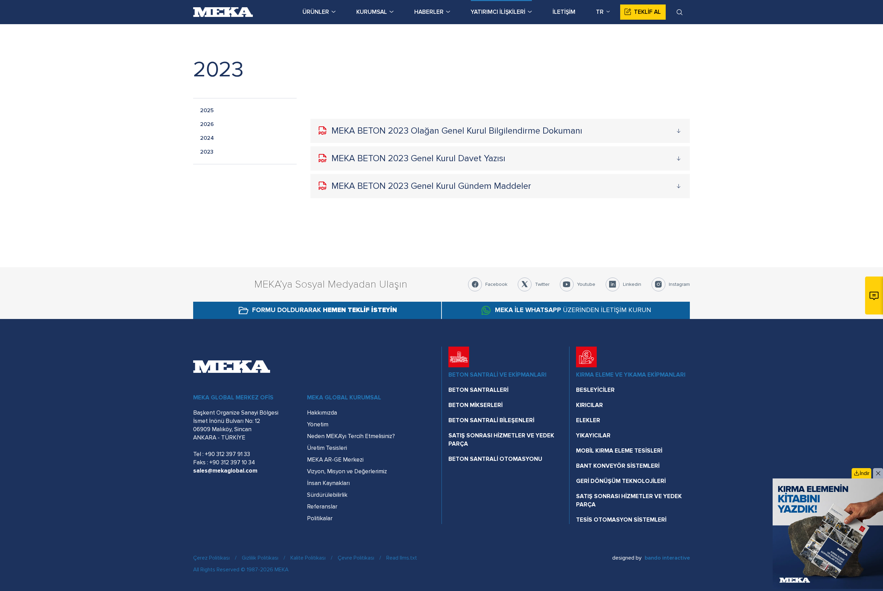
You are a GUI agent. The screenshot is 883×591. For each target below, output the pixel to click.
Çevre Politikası (356, 557)
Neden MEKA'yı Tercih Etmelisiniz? (351, 436)
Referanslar (322, 506)
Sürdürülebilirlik (327, 494)
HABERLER (429, 12)
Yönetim (317, 424)
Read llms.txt (401, 557)
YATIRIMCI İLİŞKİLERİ (498, 12)
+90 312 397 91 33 (227, 454)
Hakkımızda (322, 412)
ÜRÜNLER (315, 12)
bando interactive (667, 557)
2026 (207, 124)
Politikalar (320, 518)
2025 (207, 110)
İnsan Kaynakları (328, 483)
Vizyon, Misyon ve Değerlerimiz (347, 471)
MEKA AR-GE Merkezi (335, 459)
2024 (207, 138)
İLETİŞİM (564, 12)
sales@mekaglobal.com (225, 470)
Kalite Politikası (308, 557)
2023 (207, 151)
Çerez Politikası (211, 557)
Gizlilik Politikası (260, 557)
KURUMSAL (371, 12)
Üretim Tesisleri (327, 448)
